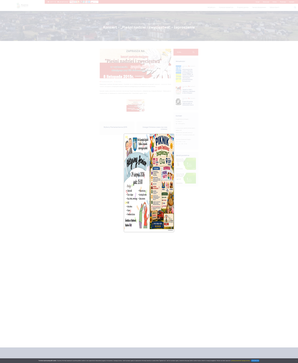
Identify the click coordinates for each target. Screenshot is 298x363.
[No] (296, 360)
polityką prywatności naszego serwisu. (240, 360)
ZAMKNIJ (170, 230)
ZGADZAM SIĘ (255, 360)
